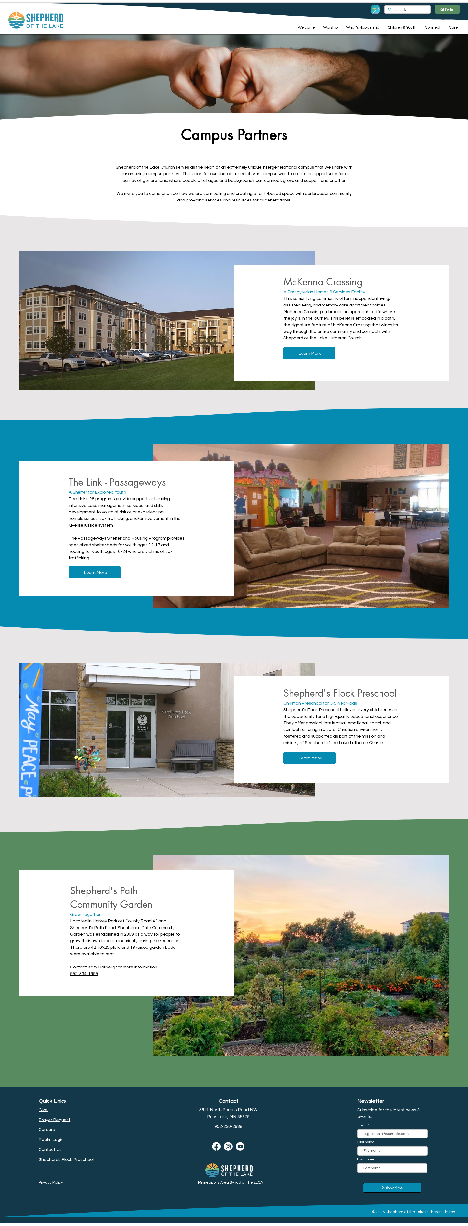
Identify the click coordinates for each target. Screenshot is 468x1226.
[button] (305, 27)
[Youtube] (240, 1146)
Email (362, 1125)
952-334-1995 (84, 973)
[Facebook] (216, 1146)
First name (365, 1142)
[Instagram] (228, 1146)
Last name (365, 1159)
